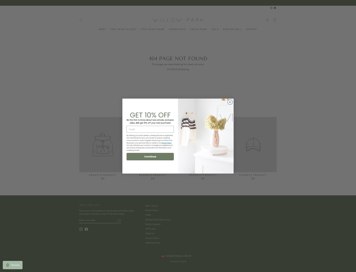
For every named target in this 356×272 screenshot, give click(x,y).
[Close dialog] (230, 102)
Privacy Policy (166, 143)
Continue (150, 156)
